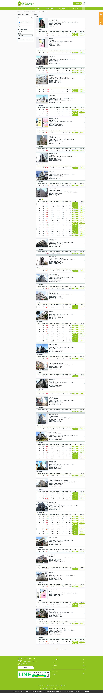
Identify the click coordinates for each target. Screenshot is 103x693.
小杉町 (55, 627)
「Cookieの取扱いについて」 (71, 691)
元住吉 (55, 43)
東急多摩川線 (51, 124)
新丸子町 (55, 153)
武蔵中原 (54, 102)
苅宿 (54, 38)
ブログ (54, 668)
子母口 (55, 572)
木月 (54, 56)
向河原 (53, 26)
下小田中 (55, 239)
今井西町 (55, 537)
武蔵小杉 (55, 23)
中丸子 (55, 432)
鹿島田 (53, 615)
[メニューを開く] (84, 8)
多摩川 (55, 263)
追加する (82, 33)
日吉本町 (55, 344)
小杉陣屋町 (55, 397)
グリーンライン (52, 350)
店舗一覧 (77, 3)
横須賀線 (50, 160)
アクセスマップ (56, 671)
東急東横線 (51, 23)
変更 (32, 17)
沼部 (56, 124)
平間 (53, 44)
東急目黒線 (51, 421)
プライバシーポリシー (55, 685)
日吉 (55, 61)
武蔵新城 (54, 297)
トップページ (55, 659)
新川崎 (54, 613)
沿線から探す (62, 8)
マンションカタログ (41, 685)
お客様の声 (55, 665)
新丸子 (55, 24)
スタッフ (54, 662)
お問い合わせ (74, 8)
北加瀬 (54, 609)
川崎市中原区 (51, 19)
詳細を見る (75, 33)
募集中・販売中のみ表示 (24, 22)
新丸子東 (55, 19)
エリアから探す (49, 8)
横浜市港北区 (51, 344)
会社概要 (36, 8)
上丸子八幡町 (56, 118)
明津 (54, 95)
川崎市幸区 (51, 609)
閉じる (87, 691)
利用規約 (48, 685)
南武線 (50, 26)
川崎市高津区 (51, 95)
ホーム (24, 8)
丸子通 (55, 136)
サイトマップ (63, 685)
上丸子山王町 (56, 414)
